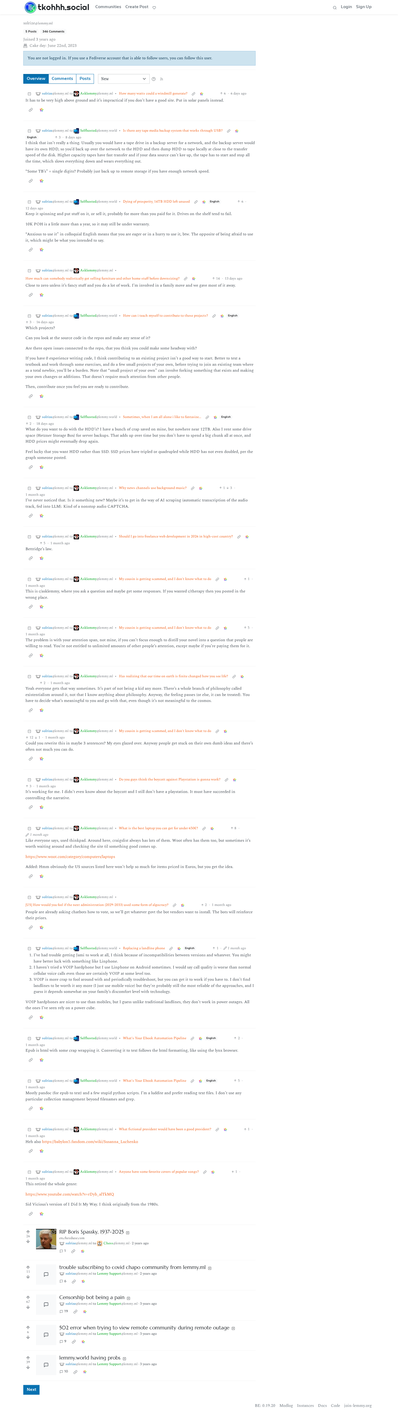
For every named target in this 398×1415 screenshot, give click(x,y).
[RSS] (161, 79)
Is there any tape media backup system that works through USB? (173, 130)
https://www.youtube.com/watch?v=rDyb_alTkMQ (69, 1194)
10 (66, 1371)
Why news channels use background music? (153, 488)
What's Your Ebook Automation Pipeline (154, 1038)
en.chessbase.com (71, 1238)
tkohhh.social (63, 7)
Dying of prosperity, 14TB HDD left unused (156, 201)
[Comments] (46, 1274)
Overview (36, 79)
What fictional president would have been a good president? (165, 1129)
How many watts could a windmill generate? (153, 93)
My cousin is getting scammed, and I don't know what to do (165, 579)
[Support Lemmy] (154, 7)
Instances (305, 1406)
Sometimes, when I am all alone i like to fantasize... (162, 417)
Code (335, 1406)
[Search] (335, 7)
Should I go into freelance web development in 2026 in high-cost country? (176, 536)
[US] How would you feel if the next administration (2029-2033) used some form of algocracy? (96, 905)
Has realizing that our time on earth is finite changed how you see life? (173, 676)
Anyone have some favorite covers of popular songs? (159, 1171)
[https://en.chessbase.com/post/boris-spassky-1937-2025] (46, 1239)
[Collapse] (29, 94)
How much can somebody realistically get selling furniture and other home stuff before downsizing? (102, 278)
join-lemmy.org (358, 1406)
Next (31, 1390)
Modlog (286, 1406)
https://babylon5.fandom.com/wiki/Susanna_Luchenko (90, 1142)
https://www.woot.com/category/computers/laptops (70, 857)
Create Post (136, 7)
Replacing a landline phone (144, 948)
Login (346, 7)
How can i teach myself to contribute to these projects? (165, 315)
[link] (201, 94)
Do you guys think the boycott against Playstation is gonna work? (169, 779)
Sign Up (364, 7)
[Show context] (193, 94)
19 (66, 1311)
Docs (322, 1406)
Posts (85, 79)
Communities (108, 7)
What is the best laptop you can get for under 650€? (158, 828)
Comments (62, 79)
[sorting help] (154, 79)
